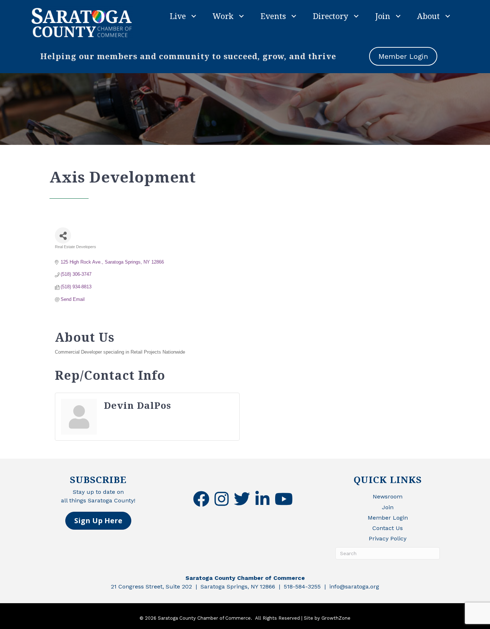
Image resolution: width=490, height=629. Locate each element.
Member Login (388, 517)
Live (178, 15)
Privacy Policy (387, 538)
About (428, 15)
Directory (330, 15)
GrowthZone (335, 618)
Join (382, 15)
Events (273, 15)
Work (223, 15)
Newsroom (387, 496)
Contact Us (387, 528)
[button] (98, 521)
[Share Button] (63, 235)
